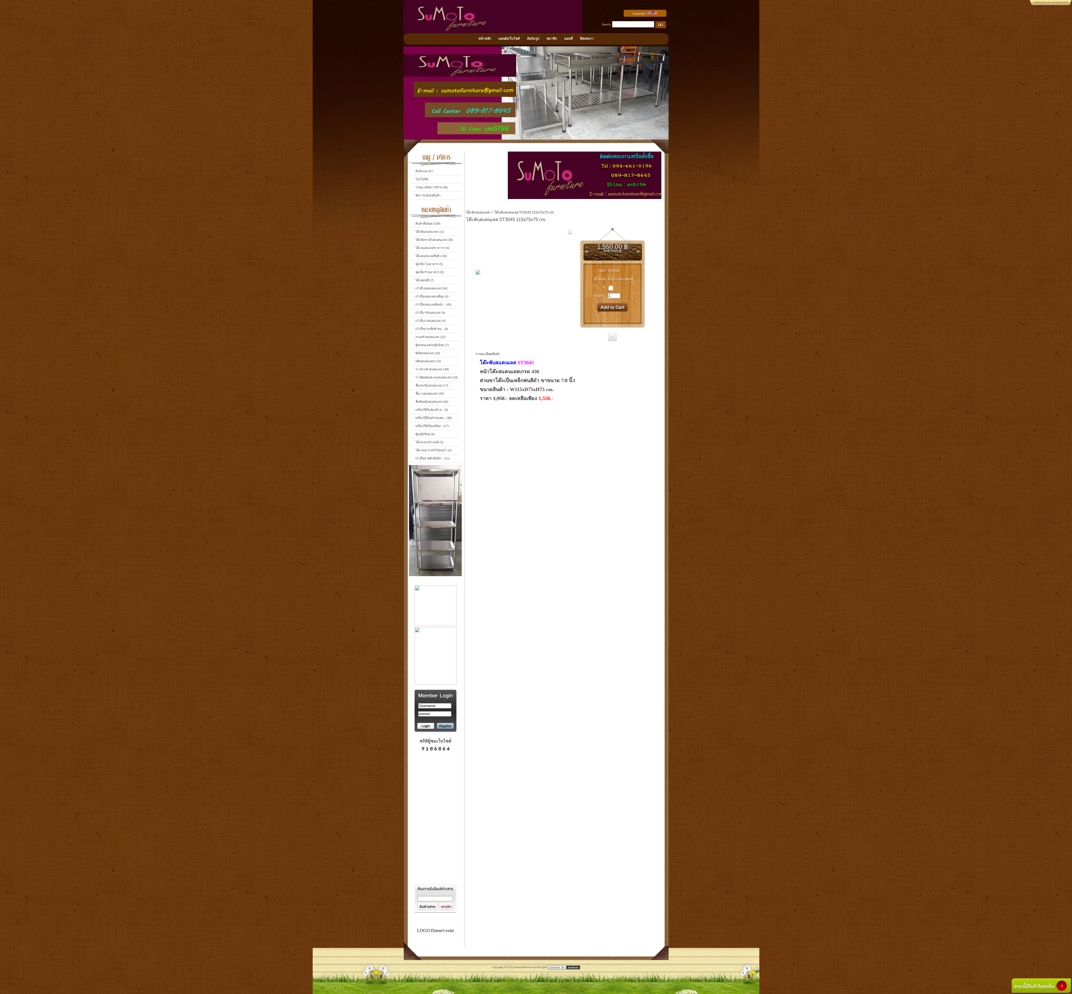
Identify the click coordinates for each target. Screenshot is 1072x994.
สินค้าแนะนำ (424, 171)
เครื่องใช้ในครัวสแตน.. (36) (433, 418)
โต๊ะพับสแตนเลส (478, 212)
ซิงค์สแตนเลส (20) (427, 353)
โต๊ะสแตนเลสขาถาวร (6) (432, 248)
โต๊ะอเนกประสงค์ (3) (429, 442)
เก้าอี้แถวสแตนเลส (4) (430, 320)
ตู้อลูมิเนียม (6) (425, 434)
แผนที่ (568, 38)
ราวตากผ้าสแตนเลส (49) (432, 369)
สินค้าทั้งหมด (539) (428, 223)
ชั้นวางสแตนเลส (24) (429, 393)
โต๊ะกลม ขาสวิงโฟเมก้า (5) (433, 450)
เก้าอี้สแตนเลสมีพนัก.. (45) (433, 304)
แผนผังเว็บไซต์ (509, 38)
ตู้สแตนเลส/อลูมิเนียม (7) (432, 345)
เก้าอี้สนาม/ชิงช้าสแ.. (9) (431, 328)
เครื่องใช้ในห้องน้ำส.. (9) (431, 409)
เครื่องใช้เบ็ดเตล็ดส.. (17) (432, 426)
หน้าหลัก (484, 38)
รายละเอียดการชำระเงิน (431, 187)
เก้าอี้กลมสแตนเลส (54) (431, 288)
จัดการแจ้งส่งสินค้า (428, 195)
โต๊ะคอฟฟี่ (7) (424, 280)
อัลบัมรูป (533, 38)
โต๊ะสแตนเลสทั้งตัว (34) (431, 256)
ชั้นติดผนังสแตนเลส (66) (431, 401)
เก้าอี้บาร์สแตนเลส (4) (430, 312)
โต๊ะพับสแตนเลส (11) (429, 231)
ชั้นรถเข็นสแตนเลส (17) (431, 385)
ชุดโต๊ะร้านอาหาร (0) (429, 272)
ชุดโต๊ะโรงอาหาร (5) (429, 264)
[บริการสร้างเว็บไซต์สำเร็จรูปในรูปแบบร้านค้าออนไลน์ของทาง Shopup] (564, 967)
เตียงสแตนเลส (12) (428, 361)
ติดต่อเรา (587, 38)
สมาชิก (552, 38)
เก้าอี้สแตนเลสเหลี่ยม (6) (432, 296)
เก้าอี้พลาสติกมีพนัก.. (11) (432, 458)
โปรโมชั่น (422, 179)
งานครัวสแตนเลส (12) (430, 337)
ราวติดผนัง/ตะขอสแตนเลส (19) (436, 377)
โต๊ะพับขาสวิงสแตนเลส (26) (434, 239)
